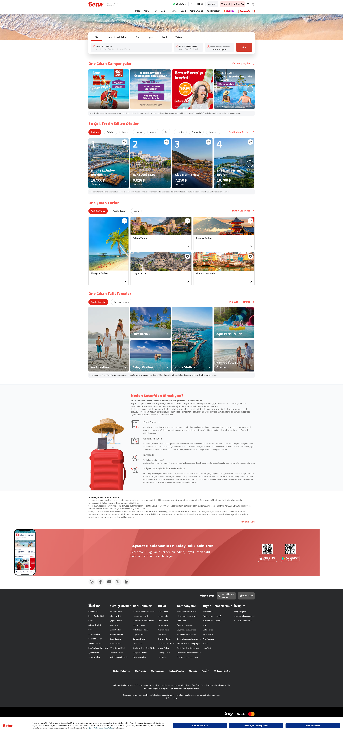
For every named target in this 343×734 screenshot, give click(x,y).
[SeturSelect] (205, 671)
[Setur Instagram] (92, 584)
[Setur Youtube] (110, 584)
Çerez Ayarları (94, 657)
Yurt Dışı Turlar (98, 210)
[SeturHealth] (222, 671)
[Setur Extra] (246, 11)
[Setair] (193, 671)
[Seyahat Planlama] (252, 4)
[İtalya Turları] (161, 261)
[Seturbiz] (140, 671)
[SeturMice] (157, 671)
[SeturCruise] (176, 671)
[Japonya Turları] (223, 226)
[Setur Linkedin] (127, 584)
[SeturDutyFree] (121, 671)
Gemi (136, 210)
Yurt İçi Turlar (119, 210)
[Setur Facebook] (101, 584)
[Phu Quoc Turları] (108, 244)
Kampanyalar (196, 11)
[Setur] (96, 4)
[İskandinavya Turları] (223, 261)
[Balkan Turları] (161, 226)
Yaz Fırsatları (213, 11)
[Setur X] (119, 584)
